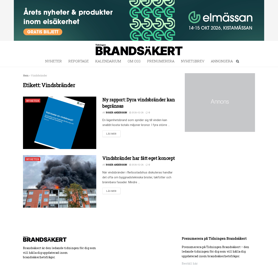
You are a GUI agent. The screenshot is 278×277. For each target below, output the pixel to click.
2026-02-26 (137, 112)
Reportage (78, 61)
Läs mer (111, 133)
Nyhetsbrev (192, 61)
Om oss (134, 61)
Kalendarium (108, 61)
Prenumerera (160, 61)
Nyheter (53, 61)
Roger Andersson (116, 112)
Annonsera (222, 61)
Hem (25, 75)
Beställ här (190, 263)
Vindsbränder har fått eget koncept (138, 158)
